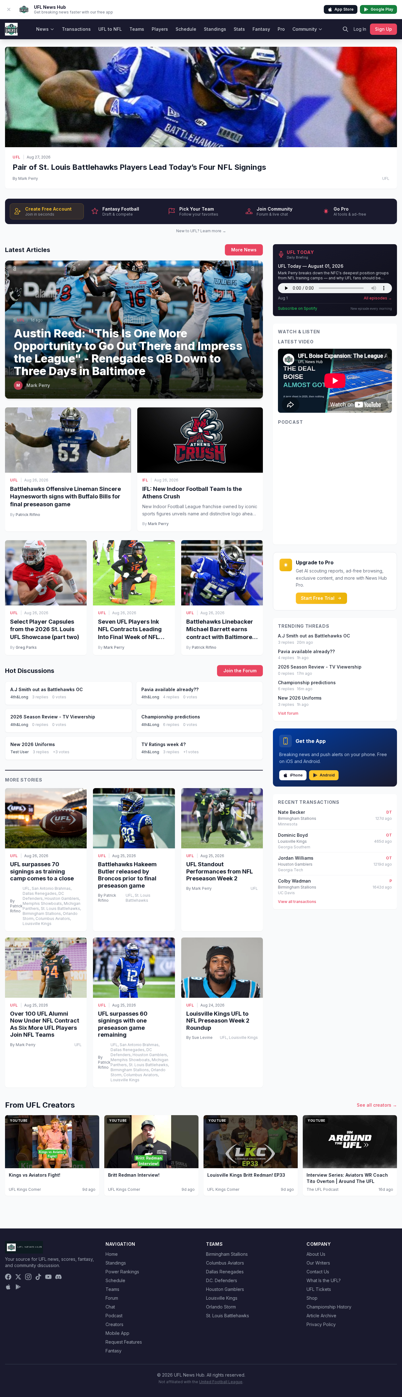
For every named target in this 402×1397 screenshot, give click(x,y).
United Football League (220, 1381)
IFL (145, 480)
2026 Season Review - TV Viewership (319, 666)
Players (160, 29)
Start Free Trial (317, 598)
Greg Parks (26, 647)
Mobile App (117, 1333)
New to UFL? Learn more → (201, 230)
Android (327, 775)
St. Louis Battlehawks (227, 1315)
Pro (281, 29)
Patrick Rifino (28, 514)
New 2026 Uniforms (300, 698)
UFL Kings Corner (25, 1189)
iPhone (296, 775)
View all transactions (297, 901)
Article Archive (321, 1315)
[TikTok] (38, 1277)
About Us (316, 1254)
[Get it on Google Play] (18, 1287)
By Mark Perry (25, 178)
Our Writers (318, 1262)
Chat (110, 1306)
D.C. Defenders (221, 1280)
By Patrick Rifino (16, 906)
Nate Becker (291, 812)
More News (244, 249)
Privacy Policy (321, 1324)
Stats (239, 29)
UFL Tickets (319, 1289)
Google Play (382, 9)
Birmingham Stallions (227, 1254)
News (42, 29)
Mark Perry (158, 523)
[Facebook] (8, 1277)
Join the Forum (240, 670)
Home (112, 1254)
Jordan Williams (295, 858)
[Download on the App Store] (8, 1287)
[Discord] (58, 1277)
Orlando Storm (221, 1306)
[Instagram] (28, 1277)
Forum (112, 1298)
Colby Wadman (294, 881)
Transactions (76, 29)
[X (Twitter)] (18, 1277)
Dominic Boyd (293, 835)
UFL (16, 157)
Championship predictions (307, 682)
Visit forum (288, 713)
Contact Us (318, 1271)
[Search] (345, 29)
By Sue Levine (199, 1037)
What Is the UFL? (324, 1280)
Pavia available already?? (306, 651)
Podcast (114, 1315)
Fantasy (261, 29)
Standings (215, 29)
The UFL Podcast (323, 1189)
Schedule (186, 29)
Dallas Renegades (225, 1271)
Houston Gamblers (225, 1289)
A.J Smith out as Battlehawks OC (314, 635)
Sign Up (383, 29)
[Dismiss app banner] (9, 9)
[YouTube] (48, 1277)
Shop (312, 1298)
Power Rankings (122, 1271)
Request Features (124, 1342)
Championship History (329, 1306)
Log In (360, 29)
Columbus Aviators (225, 1262)
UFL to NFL (110, 29)
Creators (114, 1324)
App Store (344, 9)
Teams (136, 29)
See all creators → (377, 1105)
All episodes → (378, 298)
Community (304, 29)
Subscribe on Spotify (297, 308)
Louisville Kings (221, 1298)
